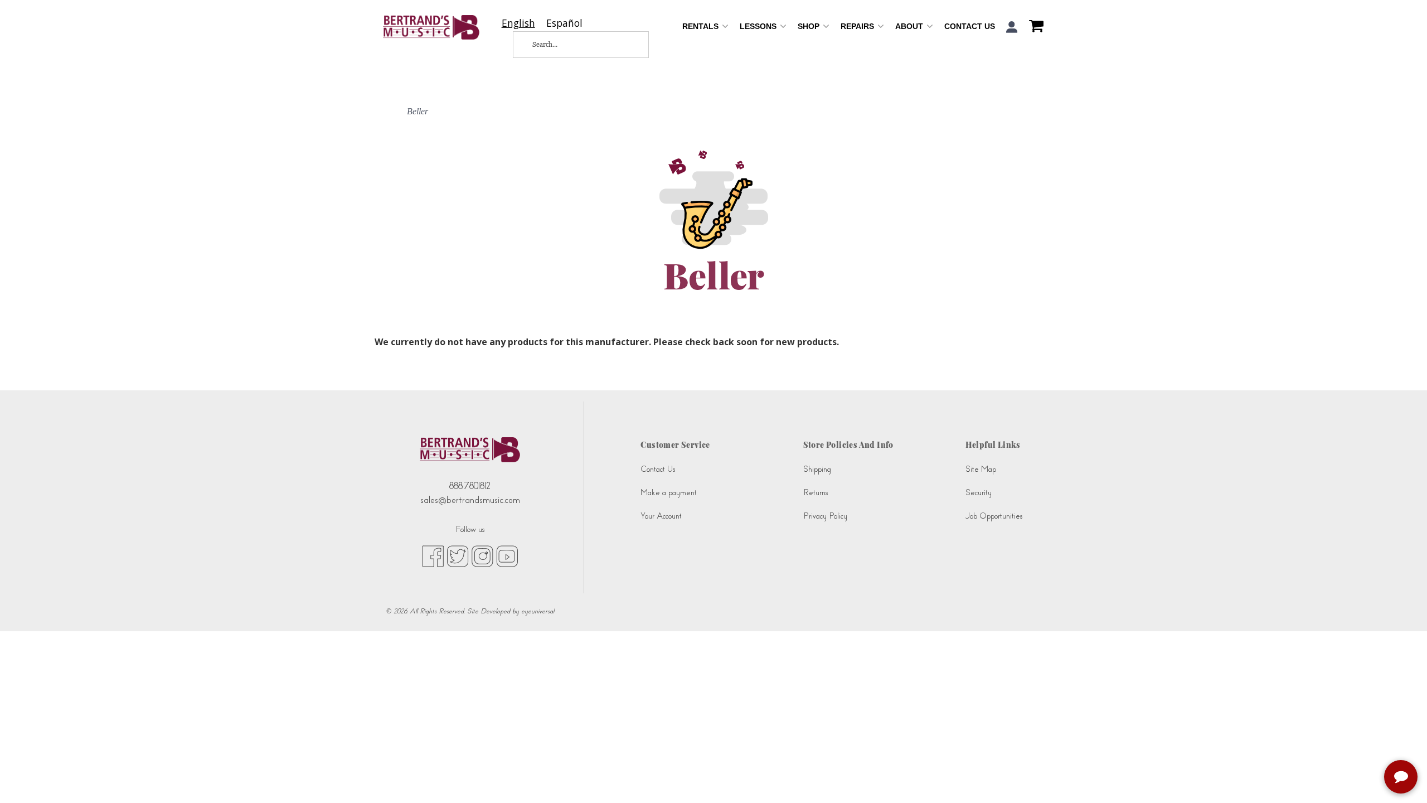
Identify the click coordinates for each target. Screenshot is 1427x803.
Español (564, 23)
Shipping (817, 469)
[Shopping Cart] (1033, 27)
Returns (815, 492)
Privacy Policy (825, 516)
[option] (564, 23)
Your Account (661, 516)
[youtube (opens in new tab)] (507, 555)
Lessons (759, 26)
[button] (1012, 27)
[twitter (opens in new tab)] (457, 555)
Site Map (980, 469)
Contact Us (969, 26)
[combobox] (518, 23)
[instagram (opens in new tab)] (482, 555)
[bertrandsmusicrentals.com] (431, 27)
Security (978, 492)
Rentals (701, 26)
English (518, 23)
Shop (810, 26)
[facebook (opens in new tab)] (433, 555)
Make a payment (668, 492)
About (910, 26)
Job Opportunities (993, 516)
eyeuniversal (537, 611)
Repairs (858, 26)
